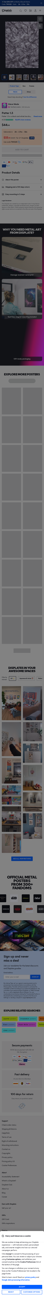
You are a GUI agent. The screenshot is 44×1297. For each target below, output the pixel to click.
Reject (11, 1292)
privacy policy (30, 1277)
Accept (22, 1287)
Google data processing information (16, 1280)
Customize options (31, 1292)
